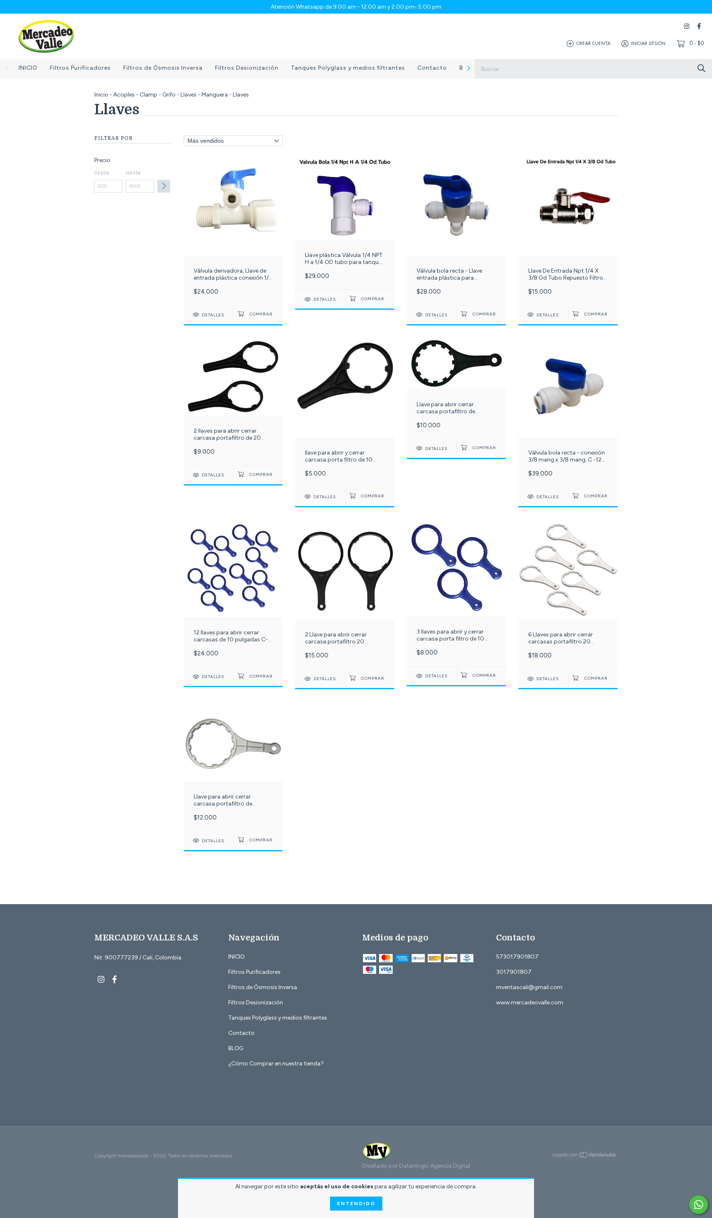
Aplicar (163, 186)
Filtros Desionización (247, 67)
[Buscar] (701, 68)
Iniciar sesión (648, 43)
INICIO (28, 67)
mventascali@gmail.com (529, 987)
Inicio (101, 94)
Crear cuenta (593, 43)
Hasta (133, 173)
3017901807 (514, 971)
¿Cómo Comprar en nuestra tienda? (276, 1063)
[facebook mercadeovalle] (699, 26)
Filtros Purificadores (80, 67)
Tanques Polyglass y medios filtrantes (348, 67)
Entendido (356, 1203)
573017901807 (517, 956)
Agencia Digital (450, 1165)
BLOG (235, 1048)
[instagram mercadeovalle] (687, 26)
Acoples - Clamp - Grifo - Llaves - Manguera (170, 94)
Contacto (432, 67)
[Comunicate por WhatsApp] (698, 1204)
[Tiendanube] (585, 1156)
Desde (102, 173)
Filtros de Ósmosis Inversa (163, 67)
